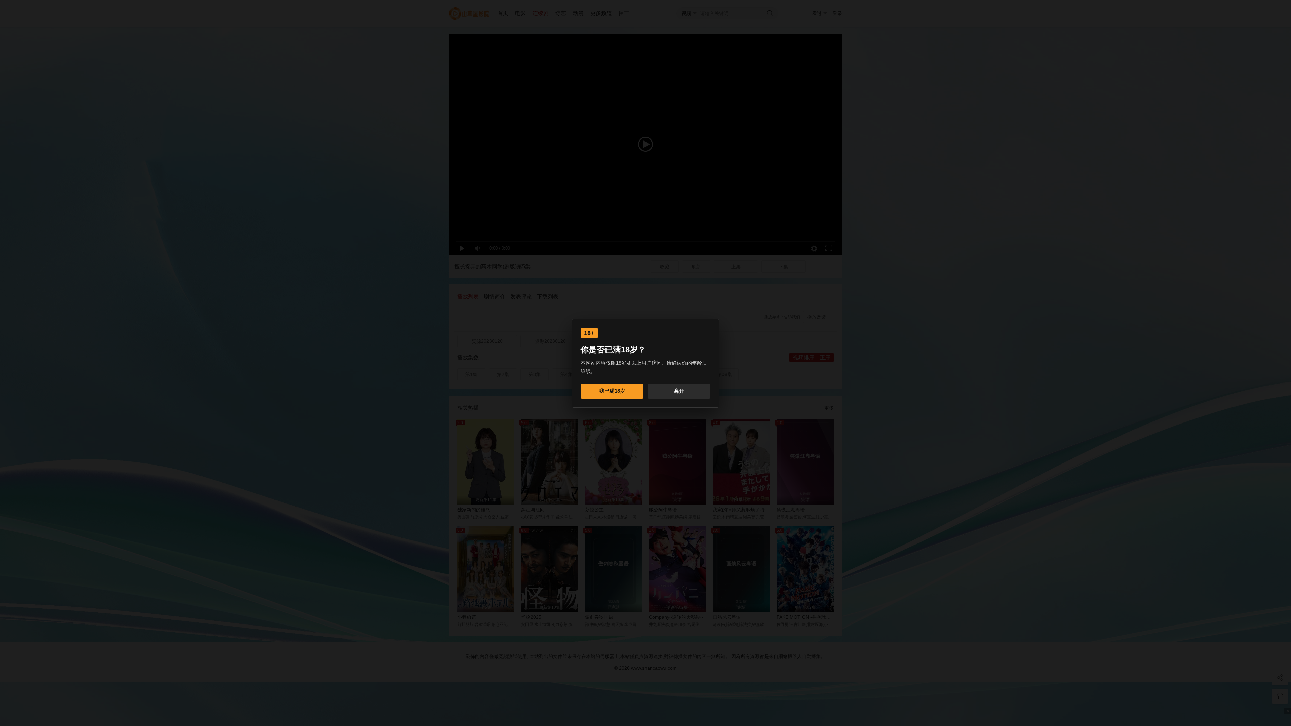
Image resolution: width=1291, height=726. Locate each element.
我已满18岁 (612, 391)
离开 (679, 391)
